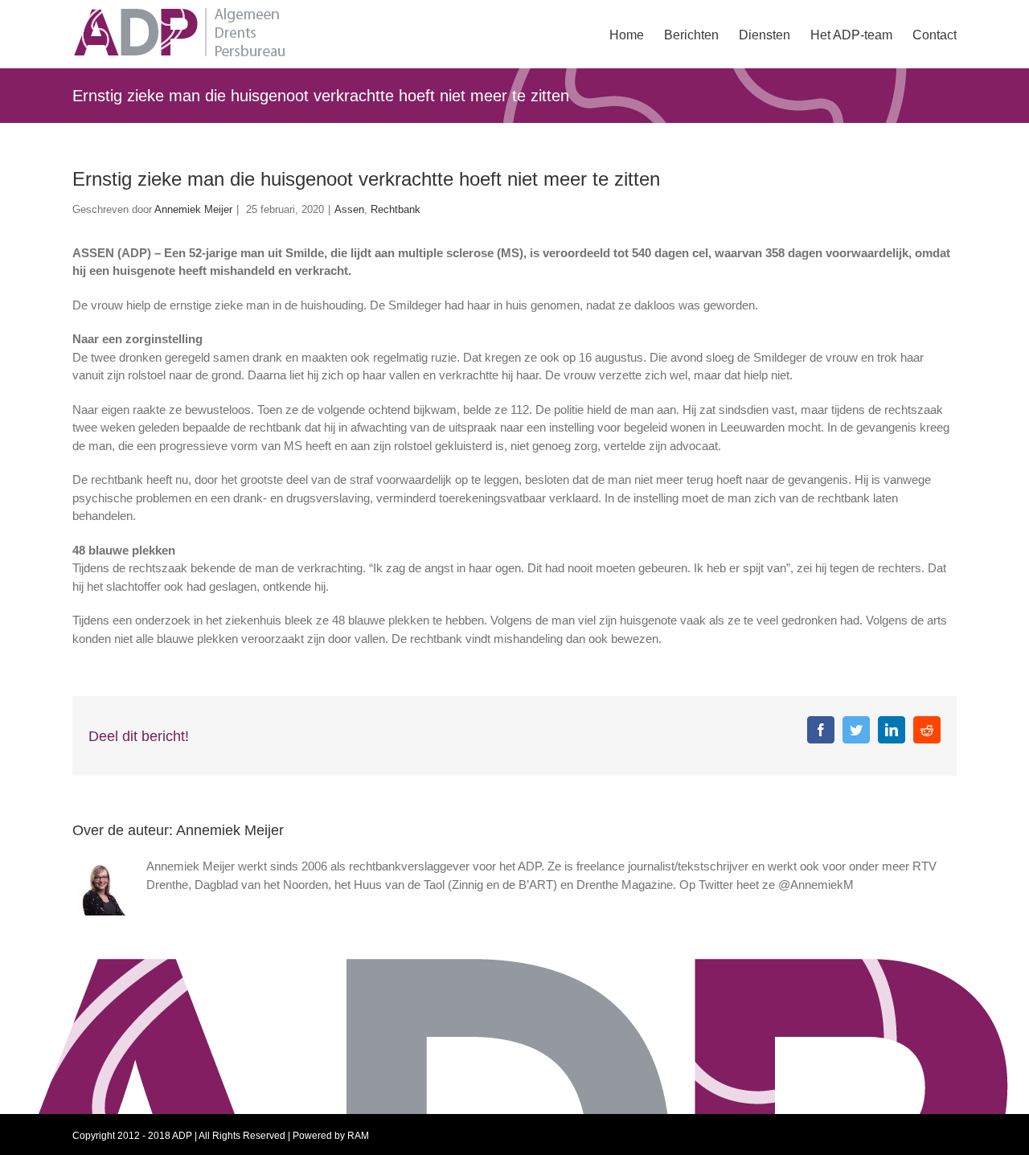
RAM (358, 1135)
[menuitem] (636, 34)
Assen (349, 209)
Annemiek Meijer (193, 209)
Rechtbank (395, 209)
